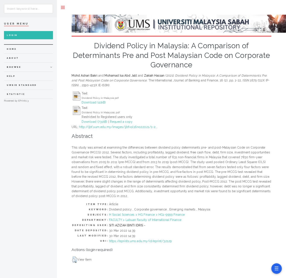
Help (11, 76)
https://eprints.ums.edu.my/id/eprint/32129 (140, 241)
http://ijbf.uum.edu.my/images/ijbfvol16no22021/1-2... (118, 127)
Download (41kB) (94, 102)
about (13, 58)
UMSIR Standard (22, 85)
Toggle (63, 7)
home (11, 49)
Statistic (16, 94)
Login (12, 35)
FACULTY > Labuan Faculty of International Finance (145, 220)
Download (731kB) (94, 121)
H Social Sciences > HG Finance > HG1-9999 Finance (147, 214)
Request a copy (121, 121)
